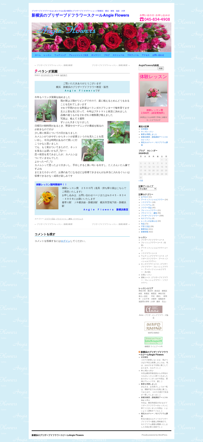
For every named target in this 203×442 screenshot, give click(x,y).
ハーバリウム (146, 205)
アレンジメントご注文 (78, 55)
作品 (143, 224)
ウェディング (60, 55)
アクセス (146, 55)
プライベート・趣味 (64, 218)
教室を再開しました (149, 134)
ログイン (65, 241)
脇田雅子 (63, 75)
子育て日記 (145, 226)
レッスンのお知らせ (149, 221)
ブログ (107, 55)
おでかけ (144, 197)
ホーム (38, 55)
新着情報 (144, 232)
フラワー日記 (49, 218)
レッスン (47, 55)
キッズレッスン (147, 132)
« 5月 (141, 181)
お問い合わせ (158, 55)
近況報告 (144, 129)
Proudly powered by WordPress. (155, 435)
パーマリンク (78, 218)
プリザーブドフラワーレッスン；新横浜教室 (54, 65)
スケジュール (118, 55)
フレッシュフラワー (149, 210)
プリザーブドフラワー (150, 216)
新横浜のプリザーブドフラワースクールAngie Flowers (80, 15)
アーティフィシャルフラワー (152, 200)
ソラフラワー (146, 202)
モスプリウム (146, 218)
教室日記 (144, 229)
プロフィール (133, 55)
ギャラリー (96, 55)
